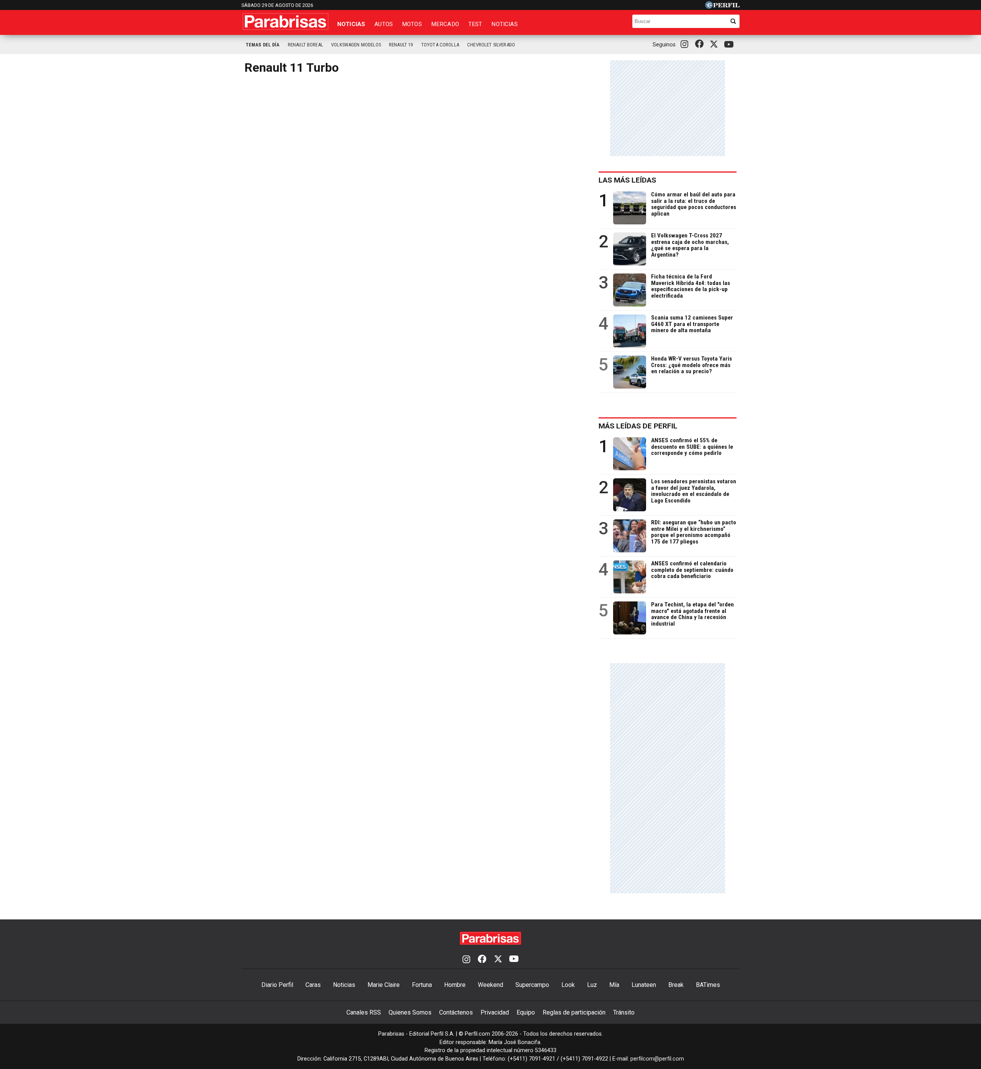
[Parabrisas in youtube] (730, 44)
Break (676, 984)
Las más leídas (627, 180)
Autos (383, 24)
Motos (412, 24)
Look (568, 984)
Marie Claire (383, 984)
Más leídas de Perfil (638, 426)
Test (475, 24)
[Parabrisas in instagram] (686, 44)
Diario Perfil (277, 984)
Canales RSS (363, 1012)
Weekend (490, 984)
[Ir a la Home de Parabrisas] (285, 21)
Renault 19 (401, 45)
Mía (614, 984)
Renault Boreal (305, 45)
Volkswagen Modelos (356, 45)
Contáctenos (456, 1012)
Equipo (526, 1012)
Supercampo (532, 984)
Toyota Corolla (440, 45)
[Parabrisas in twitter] (715, 44)
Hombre (455, 984)
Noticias (351, 24)
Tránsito (624, 1012)
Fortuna (422, 984)
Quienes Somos (410, 1012)
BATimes (708, 984)
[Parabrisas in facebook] (701, 44)
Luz (592, 984)
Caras (313, 984)
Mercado (445, 24)
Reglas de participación (574, 1012)
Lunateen (644, 984)
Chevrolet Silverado (491, 45)
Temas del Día (263, 45)
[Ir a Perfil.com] (722, 6)
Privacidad (495, 1012)
